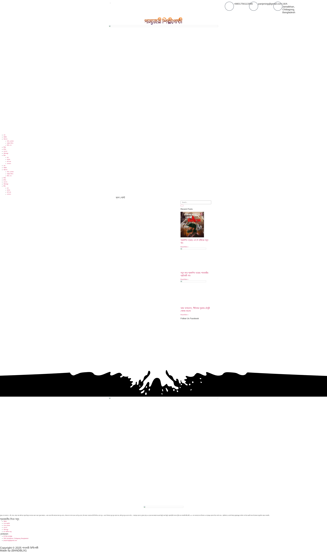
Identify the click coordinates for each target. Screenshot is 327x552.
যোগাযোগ (9, 163)
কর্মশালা (8, 159)
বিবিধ (4, 155)
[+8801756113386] (229, 6)
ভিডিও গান (9, 145)
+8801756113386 (243, 3)
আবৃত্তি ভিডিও (10, 143)
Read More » (184, 246)
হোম (4, 135)
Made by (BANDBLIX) (13, 550)
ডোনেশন (5, 151)
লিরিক (4, 147)
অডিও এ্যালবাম (10, 141)
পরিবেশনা (5, 139)
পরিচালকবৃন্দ (5, 153)
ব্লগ (8, 157)
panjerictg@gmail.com (270, 3)
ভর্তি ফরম (9, 161)
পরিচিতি (5, 137)
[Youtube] (16, 544)
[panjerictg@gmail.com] (253, 6)
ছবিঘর (4, 149)
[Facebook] (2, 544)
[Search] (182, 205)
